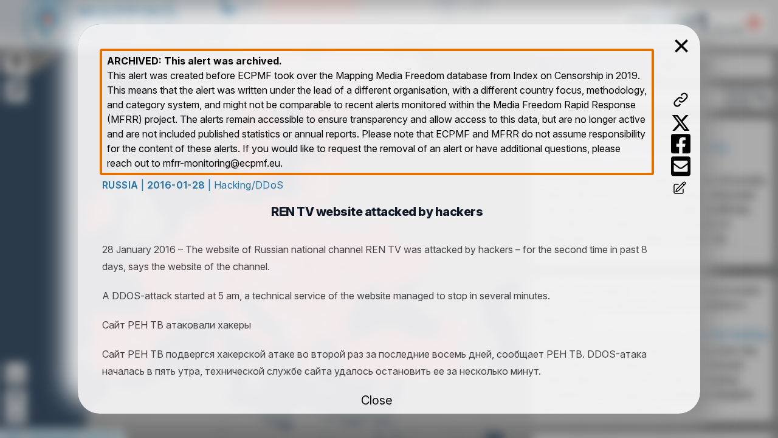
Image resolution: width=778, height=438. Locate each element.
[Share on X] (680, 123)
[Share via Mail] (680, 166)
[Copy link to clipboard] (680, 99)
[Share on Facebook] (680, 144)
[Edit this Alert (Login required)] (680, 189)
